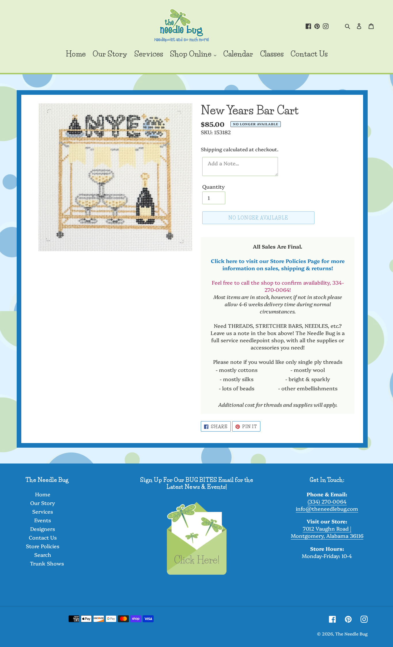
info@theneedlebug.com (327, 508)
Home (42, 494)
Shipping (211, 149)
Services (42, 511)
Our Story (42, 502)
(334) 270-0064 (327, 501)
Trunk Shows (47, 563)
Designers (42, 528)
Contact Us (43, 537)
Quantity (213, 186)
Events (42, 520)
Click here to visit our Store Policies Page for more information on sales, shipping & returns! (278, 264)
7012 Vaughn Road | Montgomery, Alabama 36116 (327, 532)
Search (42, 554)
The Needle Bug (351, 634)
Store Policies (42, 546)
